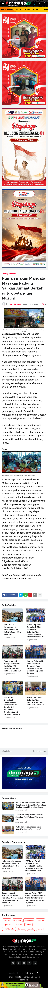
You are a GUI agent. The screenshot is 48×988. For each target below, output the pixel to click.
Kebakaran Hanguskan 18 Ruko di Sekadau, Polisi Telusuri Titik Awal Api (12, 630)
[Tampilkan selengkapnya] (40, 595)
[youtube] (24, 963)
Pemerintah (29, 920)
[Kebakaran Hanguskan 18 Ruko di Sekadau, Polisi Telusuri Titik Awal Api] (12, 615)
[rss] (35, 963)
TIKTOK (27, 10)
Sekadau (40, 920)
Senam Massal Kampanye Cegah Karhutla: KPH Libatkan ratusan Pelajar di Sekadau (12, 666)
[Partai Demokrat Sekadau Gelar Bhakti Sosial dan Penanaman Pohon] (35, 688)
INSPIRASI (37, 10)
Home (10, 977)
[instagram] (29, 963)
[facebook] (13, 963)
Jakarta (31, 929)
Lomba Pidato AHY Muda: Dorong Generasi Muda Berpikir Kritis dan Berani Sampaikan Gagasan (35, 667)
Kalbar (39, 929)
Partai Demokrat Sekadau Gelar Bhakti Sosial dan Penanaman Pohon (35, 701)
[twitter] (18, 963)
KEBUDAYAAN (7, 10)
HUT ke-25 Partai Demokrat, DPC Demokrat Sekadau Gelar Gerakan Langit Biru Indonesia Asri (35, 631)
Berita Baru (7, 751)
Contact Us (28, 977)
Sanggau (21, 929)
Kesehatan (17, 920)
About (37, 977)
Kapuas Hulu (8, 925)
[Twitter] (21, 595)
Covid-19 (19, 925)
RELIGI (18, 10)
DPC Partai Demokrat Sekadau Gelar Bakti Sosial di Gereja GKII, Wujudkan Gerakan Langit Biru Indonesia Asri (12, 706)
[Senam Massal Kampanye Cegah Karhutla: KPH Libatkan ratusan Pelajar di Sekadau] (12, 652)
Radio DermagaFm (32, 973)
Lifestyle (6, 920)
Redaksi (18, 977)
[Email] (35, 595)
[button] (3, 3)
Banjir (29, 925)
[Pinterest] (30, 595)
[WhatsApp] (25, 595)
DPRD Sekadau (9, 929)
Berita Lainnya (39, 751)
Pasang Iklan (24, 980)
